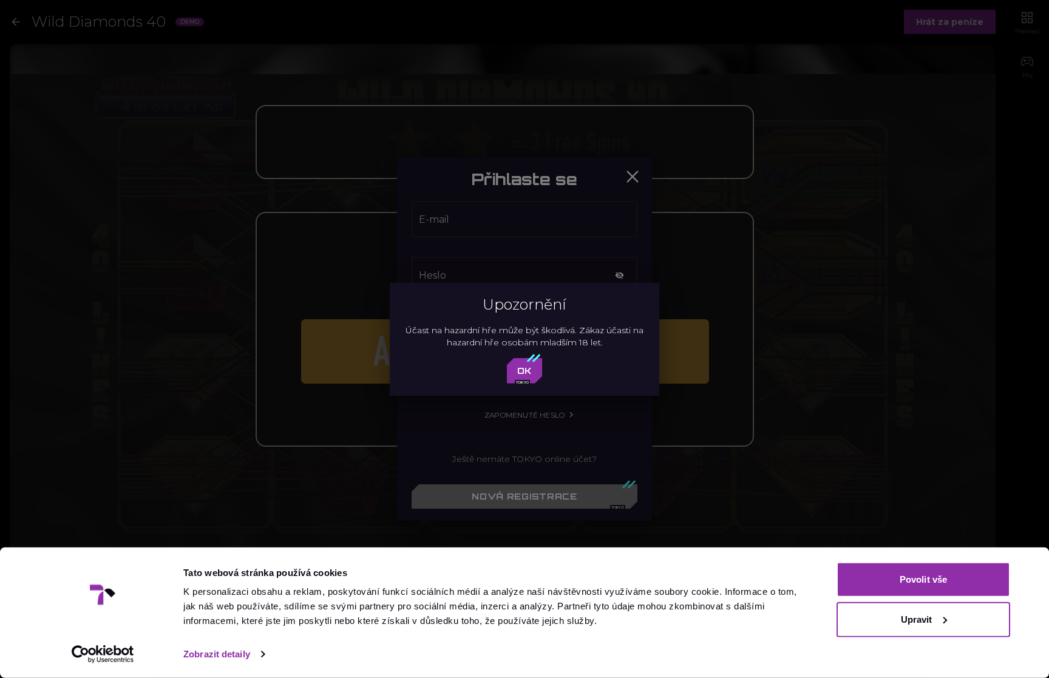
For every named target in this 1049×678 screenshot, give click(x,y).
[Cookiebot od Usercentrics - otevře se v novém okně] (103, 654)
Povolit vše (923, 579)
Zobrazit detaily (216, 654)
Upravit (916, 619)
